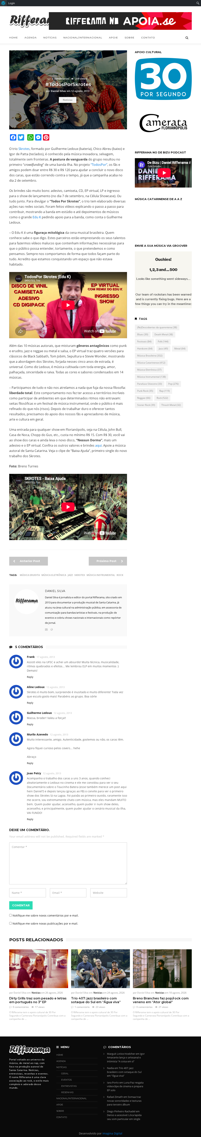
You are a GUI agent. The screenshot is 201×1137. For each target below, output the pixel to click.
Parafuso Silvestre (149, 383)
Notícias (50, 37)
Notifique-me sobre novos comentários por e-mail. (46, 915)
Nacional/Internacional (82, 37)
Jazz (70, 575)
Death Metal (163, 334)
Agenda (31, 37)
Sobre (129, 37)
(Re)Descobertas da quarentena (157, 327)
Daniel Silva (55, 591)
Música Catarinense (151, 362)
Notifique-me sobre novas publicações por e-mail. (45, 923)
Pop (173, 383)
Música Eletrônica (53, 575)
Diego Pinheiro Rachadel (121, 1111)
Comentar (21, 905)
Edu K (37, 217)
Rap (164, 391)
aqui (98, 445)
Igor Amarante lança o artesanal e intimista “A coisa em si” (126, 1057)
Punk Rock (145, 391)
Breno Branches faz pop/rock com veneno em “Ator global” (161, 1000)
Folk (163, 341)
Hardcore (145, 348)
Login (11, 3)
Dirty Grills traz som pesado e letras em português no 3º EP (38, 1000)
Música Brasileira (150, 355)
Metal (179, 348)
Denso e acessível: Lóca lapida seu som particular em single (124, 1117)
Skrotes (24, 149)
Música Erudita (30, 575)
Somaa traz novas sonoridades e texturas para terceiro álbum (124, 1100)
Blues (142, 334)
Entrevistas (69, 1086)
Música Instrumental (101, 575)
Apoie (113, 37)
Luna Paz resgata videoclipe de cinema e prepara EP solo (125, 1086)
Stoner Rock (146, 405)
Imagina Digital (112, 1133)
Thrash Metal (171, 405)
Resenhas (67, 1092)
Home (13, 37)
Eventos (66, 1079)
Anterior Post (29, 561)
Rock (120, 575)
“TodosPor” (99, 164)
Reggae (143, 398)
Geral (65, 1073)
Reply (30, 677)
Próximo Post (107, 561)
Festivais (144, 341)
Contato (148, 37)
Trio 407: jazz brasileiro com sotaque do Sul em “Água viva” (96, 1000)
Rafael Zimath (115, 1097)
